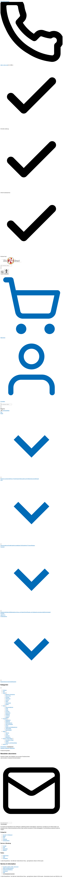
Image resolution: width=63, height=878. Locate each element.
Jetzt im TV (2, 615)
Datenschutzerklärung (8, 869)
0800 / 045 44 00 (4, 65)
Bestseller (14, 681)
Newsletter (5, 848)
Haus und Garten (20, 612)
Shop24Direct (3, 746)
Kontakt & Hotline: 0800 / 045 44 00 (10, 866)
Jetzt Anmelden (4, 824)
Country (25, 478)
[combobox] (6, 265)
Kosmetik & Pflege (9, 740)
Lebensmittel (41, 612)
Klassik (37, 478)
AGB (4, 857)
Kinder (12, 545)
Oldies (28, 478)
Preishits (2, 613)
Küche (25, 612)
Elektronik (8, 612)
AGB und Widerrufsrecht (8, 868)
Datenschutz (5, 855)
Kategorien (7, 748)
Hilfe (4, 847)
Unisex (8, 681)
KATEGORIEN (6, 410)
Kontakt (4, 846)
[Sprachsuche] (0, 267)
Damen (2, 681)
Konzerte (16, 545)
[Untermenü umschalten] (0, 477)
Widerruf (5, 850)
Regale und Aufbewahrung (33, 612)
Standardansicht (10, 746)
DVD (4, 705)
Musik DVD (20, 545)
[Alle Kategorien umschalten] (1, 410)
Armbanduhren (6, 840)
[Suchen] (0, 268)
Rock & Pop (12, 478)
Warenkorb (12, 748)
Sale (11, 681)
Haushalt (5, 718)
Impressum (5, 858)
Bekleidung (7, 737)
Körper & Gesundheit (7, 738)
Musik (4, 693)
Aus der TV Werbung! (7, 835)
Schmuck (7, 735)
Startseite (2, 748)
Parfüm (7, 741)
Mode (4, 731)
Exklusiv (5, 690)
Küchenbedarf (47, 612)
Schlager (17, 478)
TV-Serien (29, 545)
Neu (1, 412)
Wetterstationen (13, 612)
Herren (5, 681)
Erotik (9, 545)
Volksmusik (21, 478)
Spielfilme (25, 545)
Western (33, 545)
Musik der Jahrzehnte (5, 478)
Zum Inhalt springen (4, 1)
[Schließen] (0, 687)
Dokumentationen (4, 545)
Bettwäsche (3, 612)
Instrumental (33, 478)
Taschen (7, 733)
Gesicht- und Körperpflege (11, 743)
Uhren (6, 734)
